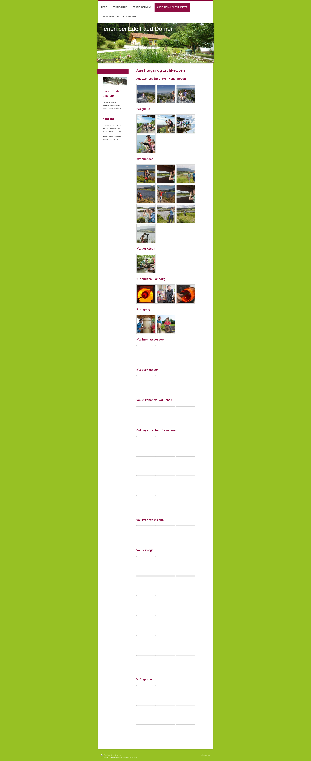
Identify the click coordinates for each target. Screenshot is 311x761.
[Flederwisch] (146, 263)
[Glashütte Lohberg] (146, 294)
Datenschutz (132, 757)
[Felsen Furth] (146, 595)
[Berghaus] (146, 124)
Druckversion (108, 755)
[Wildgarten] (146, 685)
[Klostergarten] (146, 375)
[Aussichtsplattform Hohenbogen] (146, 93)
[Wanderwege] (185, 556)
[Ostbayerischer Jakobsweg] (146, 436)
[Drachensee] (146, 174)
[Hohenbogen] (185, 595)
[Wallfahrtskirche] (146, 525)
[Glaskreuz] (185, 615)
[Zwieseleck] (146, 556)
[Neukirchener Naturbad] (146, 406)
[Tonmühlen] (165, 324)
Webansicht (205, 755)
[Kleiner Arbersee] (146, 345)
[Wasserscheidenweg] (165, 556)
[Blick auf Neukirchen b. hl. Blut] (165, 595)
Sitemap (118, 755)
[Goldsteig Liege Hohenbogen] (165, 615)
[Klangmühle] (146, 324)
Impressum (121, 757)
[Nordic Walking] (146, 655)
